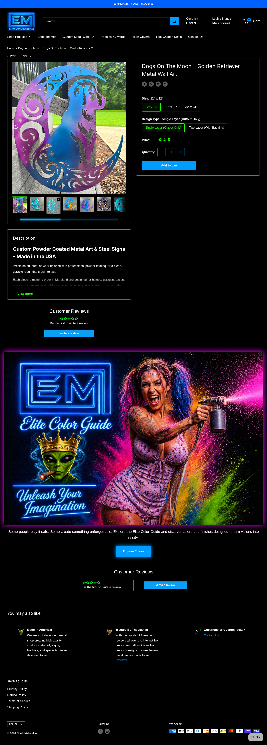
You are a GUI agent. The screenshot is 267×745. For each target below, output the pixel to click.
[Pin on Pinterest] (151, 84)
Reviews (121, 660)
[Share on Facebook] (144, 84)
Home (11, 48)
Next (25, 55)
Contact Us (195, 36)
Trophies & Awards (113, 36)
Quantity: (148, 152)
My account (221, 23)
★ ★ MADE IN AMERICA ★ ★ (133, 3)
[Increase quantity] (181, 152)
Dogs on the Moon (29, 48)
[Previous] (15, 126)
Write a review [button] (69, 333)
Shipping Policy (17, 707)
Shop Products (17, 36)
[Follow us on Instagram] (107, 731)
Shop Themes (47, 36)
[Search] (174, 21)
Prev (13, 55)
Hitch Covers (141, 36)
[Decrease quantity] (161, 152)
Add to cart (169, 165)
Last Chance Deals (169, 36)
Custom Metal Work (76, 36)
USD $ (13, 724)
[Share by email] (165, 84)
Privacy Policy (17, 689)
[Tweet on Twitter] (158, 84)
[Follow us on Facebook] (100, 731)
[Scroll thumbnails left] (15, 219)
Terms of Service (18, 701)
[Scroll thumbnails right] (123, 219)
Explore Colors (133, 551)
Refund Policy (16, 695)
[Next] (122, 126)
